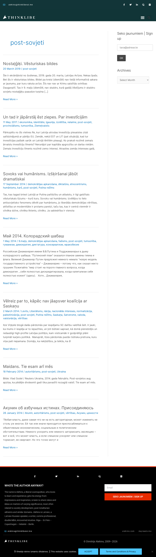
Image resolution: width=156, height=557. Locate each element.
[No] (152, 551)
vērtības (22, 318)
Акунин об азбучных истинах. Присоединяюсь (48, 407)
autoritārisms (32, 371)
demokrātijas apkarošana (42, 184)
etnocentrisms (78, 184)
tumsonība (27, 125)
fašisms (62, 241)
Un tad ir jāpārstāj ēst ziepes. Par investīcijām (45, 117)
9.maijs (23, 241)
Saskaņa (57, 314)
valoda (81, 314)
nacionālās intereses (63, 311)
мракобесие (71, 244)
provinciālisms (11, 125)
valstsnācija (9, 318)
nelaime (71, 122)
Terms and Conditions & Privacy (121, 551)
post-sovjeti (30, 68)
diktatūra (63, 184)
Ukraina (61, 371)
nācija (47, 311)
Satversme (70, 314)
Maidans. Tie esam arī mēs (28, 366)
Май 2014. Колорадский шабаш (33, 236)
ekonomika (26, 122)
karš (19, 187)
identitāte (39, 122)
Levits (24, 311)
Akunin (29, 412)
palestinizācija (11, 314)
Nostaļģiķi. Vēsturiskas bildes (30, 63)
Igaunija (50, 122)
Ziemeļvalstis (41, 125)
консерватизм (54, 244)
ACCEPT (88, 551)
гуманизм (9, 244)
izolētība (61, 122)
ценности (92, 412)
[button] (143, 18)
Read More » (10, 99)
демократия (23, 244)
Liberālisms (36, 311)
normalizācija (84, 311)
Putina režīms (46, 187)
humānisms (9, 187)
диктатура (38, 244)
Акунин (81, 412)
